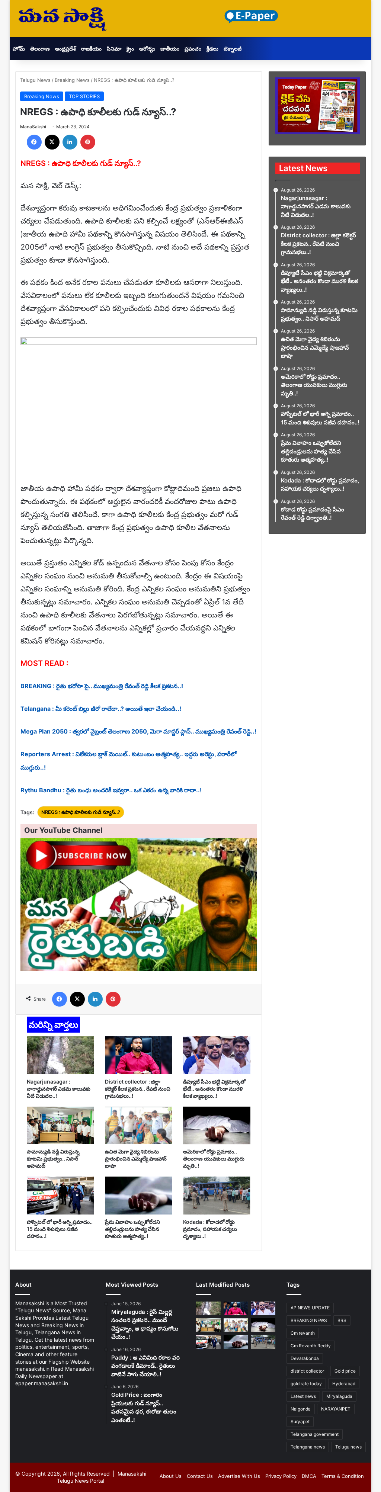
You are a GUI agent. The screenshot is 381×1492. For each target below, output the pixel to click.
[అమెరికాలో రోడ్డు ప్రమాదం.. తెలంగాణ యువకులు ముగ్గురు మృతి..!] (216, 1125)
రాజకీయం (91, 48)
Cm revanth (303, 1333)
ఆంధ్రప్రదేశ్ (65, 48)
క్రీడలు (212, 48)
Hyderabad (343, 1383)
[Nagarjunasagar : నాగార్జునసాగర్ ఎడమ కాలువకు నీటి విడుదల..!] (60, 1055)
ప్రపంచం (193, 48)
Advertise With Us (239, 1476)
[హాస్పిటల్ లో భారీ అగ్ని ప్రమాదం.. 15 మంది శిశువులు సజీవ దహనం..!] (60, 1195)
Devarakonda (305, 1358)
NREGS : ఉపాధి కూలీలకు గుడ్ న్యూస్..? (80, 812)
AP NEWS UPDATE (310, 1307)
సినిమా (114, 48)
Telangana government (315, 1434)
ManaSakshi (33, 126)
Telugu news (348, 1447)
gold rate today (306, 1383)
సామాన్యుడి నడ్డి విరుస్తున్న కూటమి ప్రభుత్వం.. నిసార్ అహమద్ (53, 1158)
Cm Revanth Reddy (311, 1345)
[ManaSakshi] (62, 18)
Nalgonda (301, 1409)
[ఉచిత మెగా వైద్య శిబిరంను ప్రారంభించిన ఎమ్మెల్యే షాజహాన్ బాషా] (138, 1126)
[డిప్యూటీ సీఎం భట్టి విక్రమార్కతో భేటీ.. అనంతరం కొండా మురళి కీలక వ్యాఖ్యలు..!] (216, 1055)
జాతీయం (169, 48)
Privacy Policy (281, 1476)
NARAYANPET (335, 1409)
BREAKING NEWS (309, 1320)
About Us (171, 1476)
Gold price (345, 1371)
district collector (307, 1371)
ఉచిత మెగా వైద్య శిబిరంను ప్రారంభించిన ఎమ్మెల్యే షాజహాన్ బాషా (136, 1158)
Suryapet (300, 1421)
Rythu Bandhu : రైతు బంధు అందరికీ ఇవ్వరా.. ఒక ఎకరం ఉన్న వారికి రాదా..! (111, 790)
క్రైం (130, 48)
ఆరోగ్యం (147, 48)
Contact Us (200, 1476)
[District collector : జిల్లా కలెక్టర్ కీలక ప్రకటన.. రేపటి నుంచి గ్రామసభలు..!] (138, 1055)
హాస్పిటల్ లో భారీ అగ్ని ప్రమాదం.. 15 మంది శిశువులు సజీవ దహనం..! (60, 1229)
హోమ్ (19, 48)
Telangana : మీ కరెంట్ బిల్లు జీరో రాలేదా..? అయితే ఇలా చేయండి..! (100, 708)
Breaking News (72, 80)
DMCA (309, 1476)
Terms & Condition (342, 1476)
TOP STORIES (84, 96)
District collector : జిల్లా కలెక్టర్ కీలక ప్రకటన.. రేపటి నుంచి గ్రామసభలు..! (137, 1088)
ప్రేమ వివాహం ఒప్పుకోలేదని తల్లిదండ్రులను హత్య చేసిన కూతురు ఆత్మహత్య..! (132, 1229)
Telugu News (35, 80)
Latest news (303, 1396)
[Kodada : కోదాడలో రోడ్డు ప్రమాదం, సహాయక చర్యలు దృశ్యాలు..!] (216, 1195)
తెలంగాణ (40, 48)
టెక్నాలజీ (232, 48)
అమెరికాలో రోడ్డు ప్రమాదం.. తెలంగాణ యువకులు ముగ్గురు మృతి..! (213, 1158)
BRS (341, 1320)
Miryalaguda (339, 1396)
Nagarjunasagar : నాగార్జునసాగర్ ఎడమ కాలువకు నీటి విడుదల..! (58, 1088)
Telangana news (308, 1447)
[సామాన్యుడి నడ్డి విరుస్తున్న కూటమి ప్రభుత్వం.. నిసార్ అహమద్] (60, 1125)
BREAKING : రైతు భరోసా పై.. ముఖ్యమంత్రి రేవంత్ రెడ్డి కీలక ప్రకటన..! (101, 686)
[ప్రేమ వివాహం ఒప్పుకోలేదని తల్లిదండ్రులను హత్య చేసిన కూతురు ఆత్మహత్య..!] (138, 1195)
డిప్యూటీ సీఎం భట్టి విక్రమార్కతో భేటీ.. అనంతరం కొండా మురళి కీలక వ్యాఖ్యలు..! (214, 1088)
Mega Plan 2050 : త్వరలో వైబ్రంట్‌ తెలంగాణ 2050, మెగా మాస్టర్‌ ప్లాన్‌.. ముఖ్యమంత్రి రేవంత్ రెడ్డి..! (138, 731)
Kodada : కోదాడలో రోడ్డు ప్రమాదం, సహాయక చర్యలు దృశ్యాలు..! (210, 1229)
